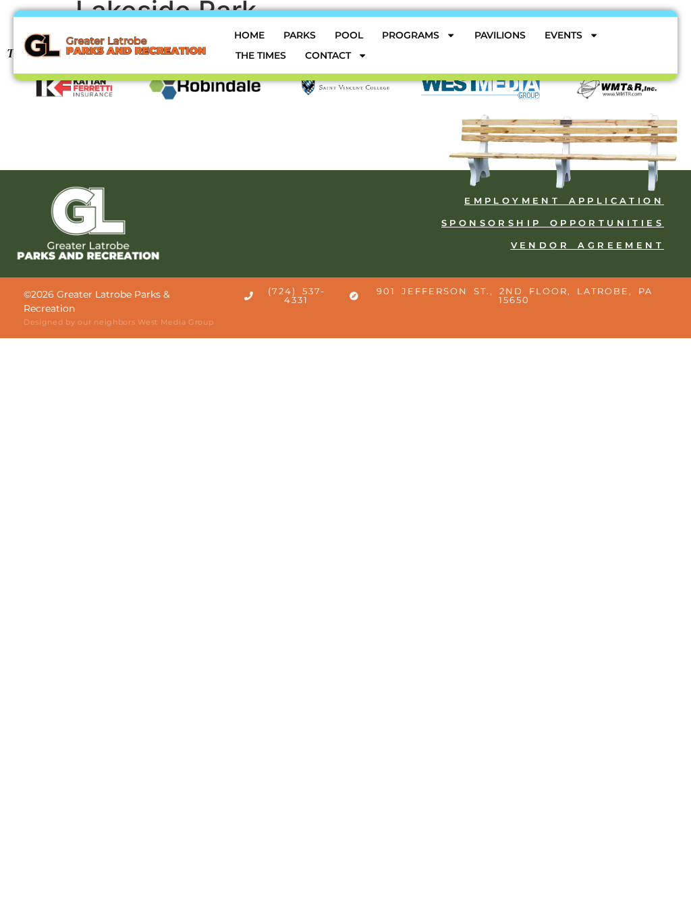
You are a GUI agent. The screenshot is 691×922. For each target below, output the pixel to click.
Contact (328, 55)
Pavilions (500, 35)
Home (249, 35)
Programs (410, 35)
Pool (349, 35)
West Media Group (175, 322)
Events (563, 35)
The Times (261, 55)
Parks (299, 35)
